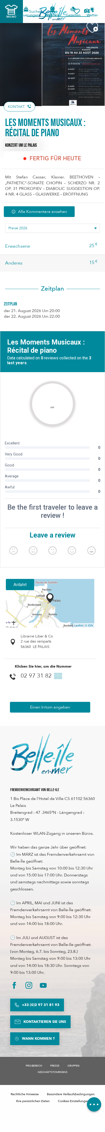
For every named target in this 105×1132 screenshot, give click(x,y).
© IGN (89, 625)
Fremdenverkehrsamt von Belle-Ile (34, 789)
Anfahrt (20, 584)
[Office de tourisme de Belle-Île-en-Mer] (42, 754)
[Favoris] (77, 11)
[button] (89, 11)
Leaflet (78, 625)
